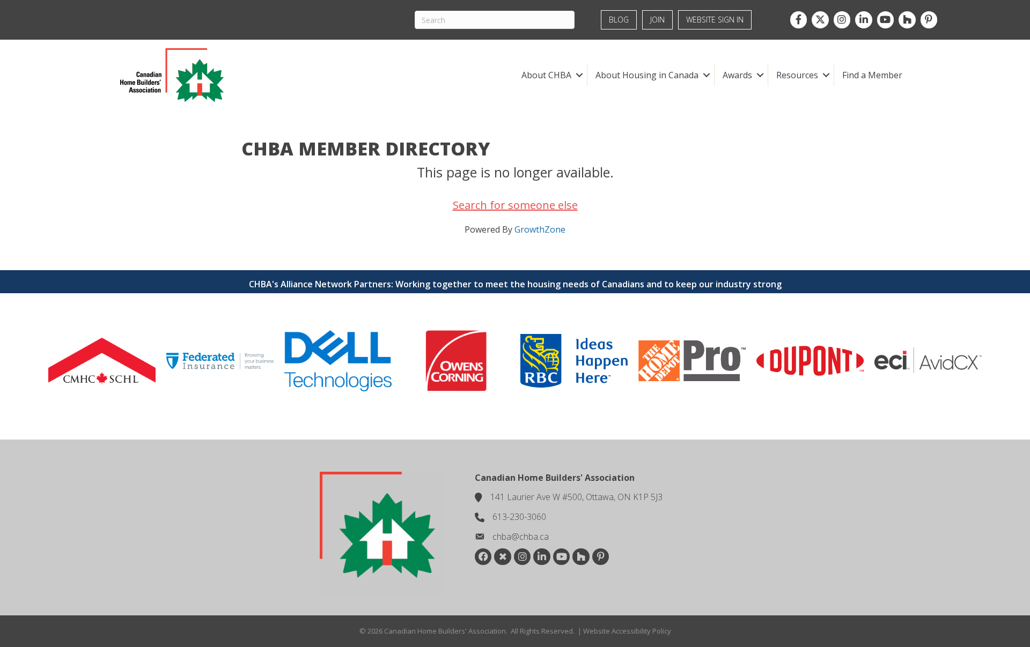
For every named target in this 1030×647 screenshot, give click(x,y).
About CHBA (546, 75)
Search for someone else (515, 205)
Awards (737, 75)
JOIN (657, 19)
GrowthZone (539, 229)
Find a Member (872, 75)
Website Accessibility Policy (627, 631)
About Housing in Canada (646, 75)
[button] (579, 75)
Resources (797, 75)
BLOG (619, 19)
